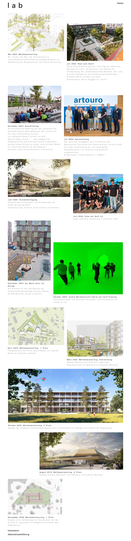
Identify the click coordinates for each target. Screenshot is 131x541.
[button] (120, 3)
